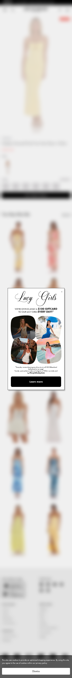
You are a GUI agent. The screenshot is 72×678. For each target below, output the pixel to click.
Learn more (36, 381)
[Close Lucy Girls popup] (62, 291)
